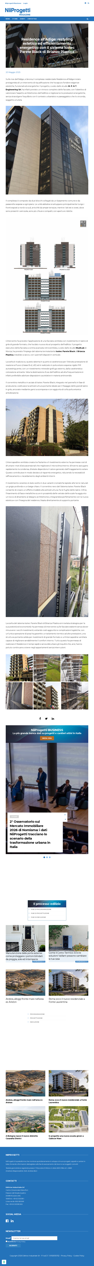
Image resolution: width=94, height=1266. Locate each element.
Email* (8, 1238)
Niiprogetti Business (13, 3)
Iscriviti (13, 1246)
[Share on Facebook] (40, 718)
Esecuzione (34, 1022)
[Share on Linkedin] (53, 718)
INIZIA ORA (47, 738)
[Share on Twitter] (46, 718)
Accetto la (11, 1241)
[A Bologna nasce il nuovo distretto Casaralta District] (25, 1119)
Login (25, 3)
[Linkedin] (88, 3)
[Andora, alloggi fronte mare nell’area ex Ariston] (25, 982)
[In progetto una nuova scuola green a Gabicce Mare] (68, 1119)
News (8, 19)
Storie (15, 19)
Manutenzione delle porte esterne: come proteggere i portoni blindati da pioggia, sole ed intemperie (24, 956)
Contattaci (32, 19)
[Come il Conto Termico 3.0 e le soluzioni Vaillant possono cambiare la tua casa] (68, 938)
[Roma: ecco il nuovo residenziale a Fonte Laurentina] (68, 982)
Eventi (22, 19)
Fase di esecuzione (38, 917)
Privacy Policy (20, 1241)
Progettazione (36, 1018)
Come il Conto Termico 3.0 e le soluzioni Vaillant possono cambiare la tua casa (67, 955)
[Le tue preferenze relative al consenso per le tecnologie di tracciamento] (4, 1262)
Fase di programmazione (41, 909)
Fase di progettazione (40, 913)
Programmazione (37, 1014)
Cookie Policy (78, 1256)
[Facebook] (85, 3)
